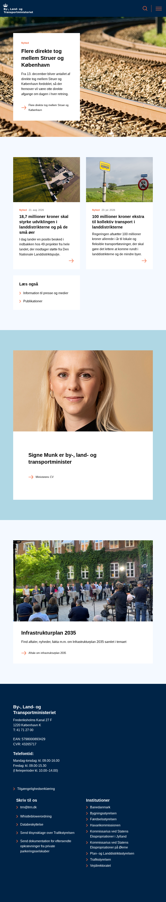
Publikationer (32, 301)
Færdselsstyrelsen (103, 819)
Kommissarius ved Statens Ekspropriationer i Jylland (109, 834)
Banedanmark (100, 807)
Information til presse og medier (45, 293)
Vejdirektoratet (100, 865)
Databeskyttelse (31, 824)
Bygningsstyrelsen (103, 813)
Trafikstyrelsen (100, 859)
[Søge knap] (145, 8)
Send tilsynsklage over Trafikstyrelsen (47, 832)
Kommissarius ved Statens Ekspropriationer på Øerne (109, 845)
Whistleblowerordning (36, 816)
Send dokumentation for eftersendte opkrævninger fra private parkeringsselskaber (45, 846)
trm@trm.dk (28, 807)
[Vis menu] (158, 8)
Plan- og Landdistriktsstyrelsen (112, 853)
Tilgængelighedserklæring (36, 788)
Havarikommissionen (105, 825)
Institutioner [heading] (98, 800)
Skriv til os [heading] (26, 800)
